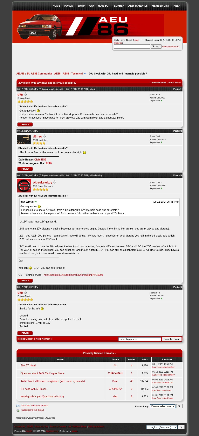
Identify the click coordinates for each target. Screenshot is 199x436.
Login (136, 40)
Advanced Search (170, 46)
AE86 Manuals (138, 5)
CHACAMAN (115, 373)
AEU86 (30, 426)
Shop (81, 5)
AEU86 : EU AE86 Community (34, 73)
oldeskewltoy (96, 175)
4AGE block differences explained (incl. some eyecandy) (53, 381)
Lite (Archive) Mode (77, 426)
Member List (160, 5)
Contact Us (19, 426)
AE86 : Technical (73, 73)
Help (177, 5)
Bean (115, 381)
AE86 (57, 73)
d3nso (37, 136)
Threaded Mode (158, 82)
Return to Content (58, 426)
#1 (180, 89)
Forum (68, 5)
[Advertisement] (87, 59)
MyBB (29, 431)
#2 (180, 131)
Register (118, 43)
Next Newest (43, 338)
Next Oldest (26, 338)
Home (56, 5)
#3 (180, 175)
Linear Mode (174, 82)
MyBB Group (52, 431)
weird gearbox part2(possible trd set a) (42, 396)
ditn (91, 89)
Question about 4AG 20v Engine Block (42, 373)
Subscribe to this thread (32, 410)
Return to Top (41, 426)
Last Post (156, 367)
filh (115, 365)
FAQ (91, 5)
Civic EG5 (40, 159)
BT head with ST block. (34, 388)
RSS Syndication (96, 426)
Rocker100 (167, 382)
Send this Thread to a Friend (34, 405)
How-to (103, 5)
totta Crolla (167, 398)
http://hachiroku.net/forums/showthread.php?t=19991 (73, 274)
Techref (118, 5)
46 (131, 381)
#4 (180, 287)
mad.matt (166, 390)
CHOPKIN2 (115, 388)
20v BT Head (28, 365)
